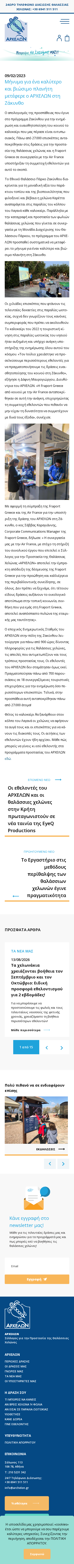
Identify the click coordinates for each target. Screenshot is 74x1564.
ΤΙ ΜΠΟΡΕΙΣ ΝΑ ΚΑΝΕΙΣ (20, 1399)
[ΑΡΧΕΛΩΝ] (16, 28)
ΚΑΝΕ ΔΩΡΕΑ (13, 1419)
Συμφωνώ (37, 1554)
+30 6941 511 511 (23, 1480)
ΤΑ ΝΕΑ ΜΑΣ (13, 1376)
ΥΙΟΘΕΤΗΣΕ (12, 1414)
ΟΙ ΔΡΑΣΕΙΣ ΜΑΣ (16, 1366)
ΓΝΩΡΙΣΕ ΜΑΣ (14, 1371)
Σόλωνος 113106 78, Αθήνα (14, 1464)
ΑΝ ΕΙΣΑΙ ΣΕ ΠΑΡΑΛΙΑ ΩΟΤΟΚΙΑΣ (26, 1409)
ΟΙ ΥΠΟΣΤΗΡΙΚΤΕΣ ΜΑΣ (20, 1381)
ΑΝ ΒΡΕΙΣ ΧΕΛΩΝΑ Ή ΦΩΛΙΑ (23, 1404)
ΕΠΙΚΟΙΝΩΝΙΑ (15, 1454)
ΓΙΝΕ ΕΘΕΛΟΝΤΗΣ (17, 1424)
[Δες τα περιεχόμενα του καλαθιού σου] (67, 38)
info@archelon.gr (17, 1488)
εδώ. (8, 758)
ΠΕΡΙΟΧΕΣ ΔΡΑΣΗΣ (17, 1361)
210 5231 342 (15, 1472)
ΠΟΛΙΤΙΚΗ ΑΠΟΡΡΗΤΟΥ (20, 1442)
